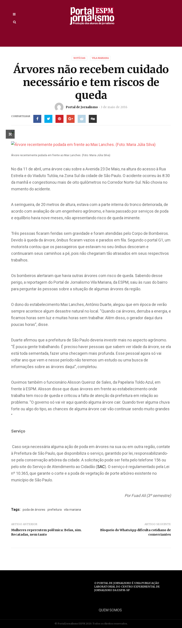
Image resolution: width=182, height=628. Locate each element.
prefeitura (54, 509)
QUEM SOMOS (110, 610)
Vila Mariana (100, 58)
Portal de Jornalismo (82, 107)
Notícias (79, 58)
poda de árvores (34, 509)
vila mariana (72, 509)
